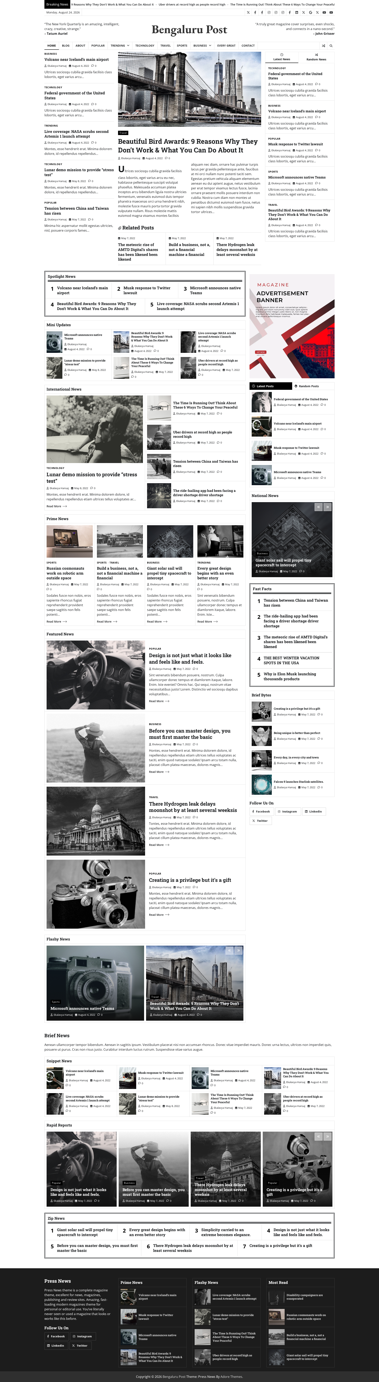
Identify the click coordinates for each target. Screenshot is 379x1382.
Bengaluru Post (189, 29)
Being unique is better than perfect (297, 733)
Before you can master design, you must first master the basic (190, 733)
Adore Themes (231, 1376)
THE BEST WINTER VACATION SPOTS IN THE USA (291, 660)
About (80, 45)
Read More (54, 506)
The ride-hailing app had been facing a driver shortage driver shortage (204, 492)
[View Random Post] (323, 46)
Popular (98, 45)
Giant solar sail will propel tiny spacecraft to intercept (169, 573)
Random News (316, 59)
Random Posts (309, 386)
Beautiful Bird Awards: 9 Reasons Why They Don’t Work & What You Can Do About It (188, 145)
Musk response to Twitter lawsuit (295, 144)
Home (51, 45)
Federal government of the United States (74, 95)
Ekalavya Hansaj (57, 66)
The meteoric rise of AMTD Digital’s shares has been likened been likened (138, 252)
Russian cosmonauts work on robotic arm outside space (65, 573)
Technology (144, 45)
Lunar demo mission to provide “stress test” (79, 172)
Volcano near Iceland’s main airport (76, 59)
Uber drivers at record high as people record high (218, 362)
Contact (248, 45)
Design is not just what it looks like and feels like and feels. (190, 658)
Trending (118, 45)
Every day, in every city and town (296, 757)
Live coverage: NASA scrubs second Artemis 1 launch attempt (76, 134)
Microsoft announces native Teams (297, 177)
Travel (165, 45)
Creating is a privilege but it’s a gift (190, 880)
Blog (65, 45)
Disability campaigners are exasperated (305, 1297)
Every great (226, 45)
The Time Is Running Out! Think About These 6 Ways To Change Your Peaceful (138, 4)
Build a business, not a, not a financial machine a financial (309, 4)
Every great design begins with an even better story (230, 4)
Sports (182, 45)
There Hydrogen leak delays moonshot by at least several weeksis (237, 249)
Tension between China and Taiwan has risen (76, 211)
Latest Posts (265, 386)
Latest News (281, 59)
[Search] (331, 46)
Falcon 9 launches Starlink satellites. (299, 782)
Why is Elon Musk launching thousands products (290, 676)
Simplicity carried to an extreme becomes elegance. (226, 1232)
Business (200, 45)
